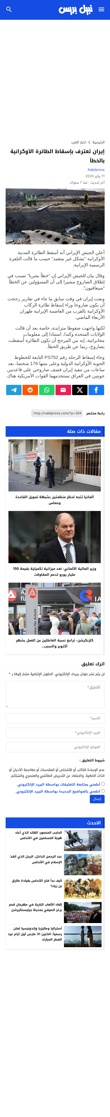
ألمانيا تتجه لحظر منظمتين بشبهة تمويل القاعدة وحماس (54, 500)
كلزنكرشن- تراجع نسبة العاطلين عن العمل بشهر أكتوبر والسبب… (54, 643)
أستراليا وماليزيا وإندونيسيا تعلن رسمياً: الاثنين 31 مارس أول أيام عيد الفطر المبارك (35, 934)
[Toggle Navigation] (103, 10)
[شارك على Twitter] (79, 390)
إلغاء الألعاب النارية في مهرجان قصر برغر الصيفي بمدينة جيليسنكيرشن (35, 907)
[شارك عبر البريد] (63, 390)
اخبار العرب (78, 142)
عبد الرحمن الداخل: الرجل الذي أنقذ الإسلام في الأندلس (36, 859)
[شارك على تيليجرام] (13, 390)
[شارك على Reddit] (30, 390)
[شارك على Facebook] (96, 390)
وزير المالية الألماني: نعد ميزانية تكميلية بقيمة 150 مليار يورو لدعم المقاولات (54, 571)
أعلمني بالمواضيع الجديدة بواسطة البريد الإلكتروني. (57, 791)
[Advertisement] (55, 77)
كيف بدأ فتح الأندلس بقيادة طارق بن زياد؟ (37, 883)
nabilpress (96, 169)
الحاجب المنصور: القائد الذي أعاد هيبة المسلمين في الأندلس (38, 835)
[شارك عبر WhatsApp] (46, 390)
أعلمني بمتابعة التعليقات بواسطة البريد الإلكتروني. (58, 785)
